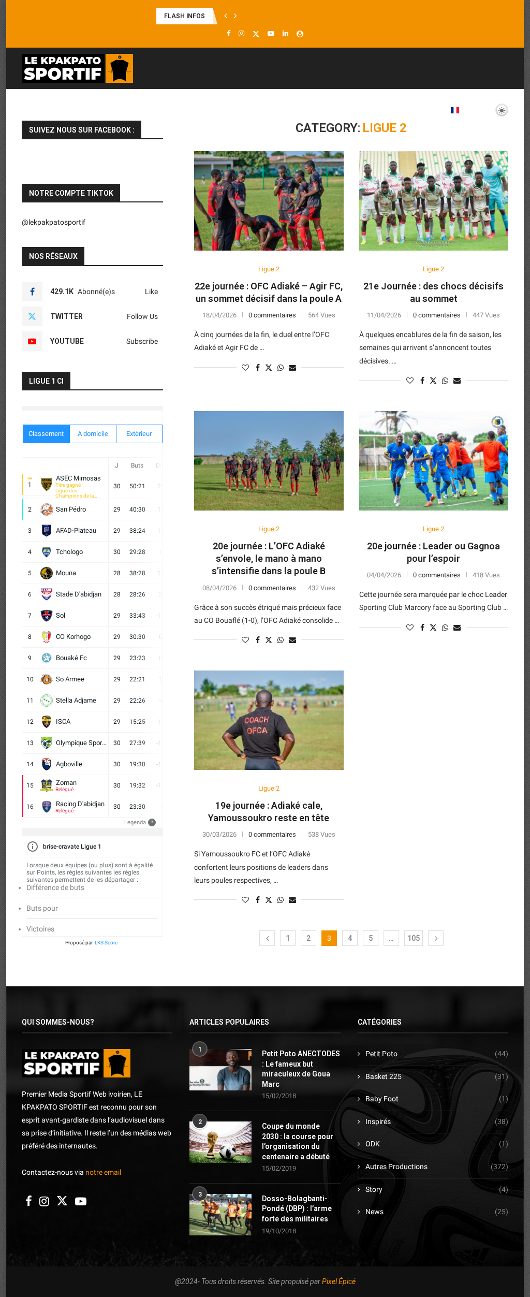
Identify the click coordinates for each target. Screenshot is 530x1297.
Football (98, 109)
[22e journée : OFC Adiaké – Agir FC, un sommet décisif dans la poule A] (268, 201)
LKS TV (418, 109)
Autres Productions (436, 1166)
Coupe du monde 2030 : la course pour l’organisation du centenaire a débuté (297, 1141)
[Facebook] (228, 33)
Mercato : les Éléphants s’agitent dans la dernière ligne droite (245, 16)
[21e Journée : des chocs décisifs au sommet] (433, 201)
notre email (103, 1172)
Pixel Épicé (339, 1281)
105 (413, 938)
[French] (458, 110)
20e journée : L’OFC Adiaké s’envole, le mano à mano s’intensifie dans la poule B (269, 559)
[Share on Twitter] (268, 367)
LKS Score (106, 942)
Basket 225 (436, 1076)
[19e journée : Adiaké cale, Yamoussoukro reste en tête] (268, 720)
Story (436, 1189)
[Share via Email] (292, 367)
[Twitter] (256, 34)
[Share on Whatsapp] (280, 367)
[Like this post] (245, 367)
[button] (226, 16)
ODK (436, 1144)
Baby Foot (436, 1099)
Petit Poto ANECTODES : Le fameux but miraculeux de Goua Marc (301, 1069)
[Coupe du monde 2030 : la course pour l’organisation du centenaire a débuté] (220, 1142)
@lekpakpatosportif (53, 222)
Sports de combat (278, 109)
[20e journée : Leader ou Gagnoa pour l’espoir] (433, 461)
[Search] (503, 153)
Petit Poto (436, 1054)
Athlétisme (204, 109)
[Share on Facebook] (258, 367)
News (436, 1211)
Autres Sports (358, 109)
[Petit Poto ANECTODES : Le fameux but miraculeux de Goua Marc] (220, 1069)
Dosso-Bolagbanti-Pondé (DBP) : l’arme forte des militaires (297, 1208)
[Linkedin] (285, 33)
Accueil (52, 109)
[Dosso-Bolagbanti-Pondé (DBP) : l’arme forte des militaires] (220, 1214)
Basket (149, 109)
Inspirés (436, 1121)
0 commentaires (272, 315)
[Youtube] (271, 33)
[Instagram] (241, 33)
